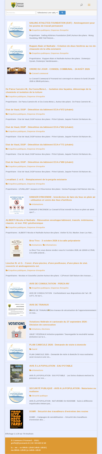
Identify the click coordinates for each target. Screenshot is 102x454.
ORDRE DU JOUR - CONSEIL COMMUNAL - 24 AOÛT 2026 (59, 69)
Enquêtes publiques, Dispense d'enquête (50, 30)
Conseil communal (39, 73)
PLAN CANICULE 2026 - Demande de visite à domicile (57, 344)
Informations (37, 204)
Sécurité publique (39, 396)
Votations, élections (40, 329)
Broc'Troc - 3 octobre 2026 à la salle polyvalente (54, 240)
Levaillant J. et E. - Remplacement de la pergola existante (36, 179)
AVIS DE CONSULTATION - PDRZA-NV (49, 283)
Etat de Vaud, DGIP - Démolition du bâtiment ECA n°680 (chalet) (39, 162)
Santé (34, 349)
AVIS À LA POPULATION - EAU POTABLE (51, 366)
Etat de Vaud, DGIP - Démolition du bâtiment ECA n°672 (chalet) (39, 109)
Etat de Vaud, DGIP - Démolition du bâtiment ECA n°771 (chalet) (39, 144)
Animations (36, 245)
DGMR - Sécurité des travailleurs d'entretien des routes (58, 411)
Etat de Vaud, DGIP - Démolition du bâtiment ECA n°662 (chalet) (39, 127)
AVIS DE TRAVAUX (39, 304)
